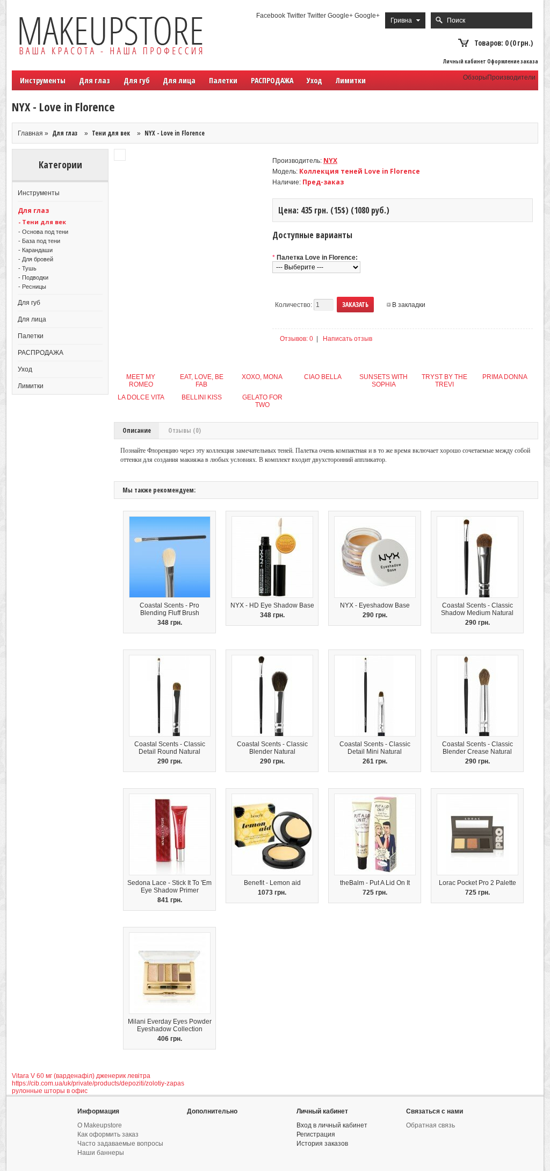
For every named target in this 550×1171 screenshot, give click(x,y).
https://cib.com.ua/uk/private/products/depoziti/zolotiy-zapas (98, 1083)
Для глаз (64, 133)
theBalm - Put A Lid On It (375, 883)
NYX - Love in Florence (174, 133)
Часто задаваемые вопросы (120, 1143)
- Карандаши (35, 250)
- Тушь (27, 268)
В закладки (408, 305)
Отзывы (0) (184, 430)
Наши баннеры (100, 1152)
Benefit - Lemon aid (272, 883)
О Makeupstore (99, 1125)
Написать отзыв (347, 338)
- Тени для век (42, 222)
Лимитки (351, 80)
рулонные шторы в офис (50, 1091)
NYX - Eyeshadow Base (375, 605)
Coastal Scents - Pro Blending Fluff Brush (169, 609)
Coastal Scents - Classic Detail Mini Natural (374, 747)
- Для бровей (35, 259)
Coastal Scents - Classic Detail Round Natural (169, 747)
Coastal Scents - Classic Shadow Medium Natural (477, 609)
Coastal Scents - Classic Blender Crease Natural (477, 747)
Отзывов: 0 (296, 338)
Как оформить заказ (108, 1134)
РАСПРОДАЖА (272, 80)
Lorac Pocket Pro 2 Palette (477, 883)
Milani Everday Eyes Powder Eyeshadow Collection (170, 1025)
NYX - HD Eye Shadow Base (272, 605)
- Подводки (33, 277)
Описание (136, 430)
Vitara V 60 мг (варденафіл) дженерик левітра (81, 1076)
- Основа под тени (43, 232)
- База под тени (39, 241)
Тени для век (111, 133)
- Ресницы (32, 286)
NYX (330, 160)
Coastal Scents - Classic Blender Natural (272, 747)
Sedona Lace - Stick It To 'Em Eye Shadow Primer (169, 886)
